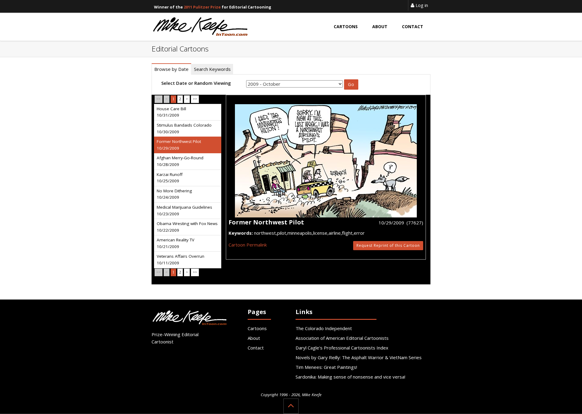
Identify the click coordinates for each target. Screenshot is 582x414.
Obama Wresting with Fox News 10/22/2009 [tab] (187, 227)
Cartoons (257, 328)
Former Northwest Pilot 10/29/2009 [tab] (179, 145)
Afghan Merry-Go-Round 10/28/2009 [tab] (180, 161)
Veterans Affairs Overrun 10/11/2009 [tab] (180, 259)
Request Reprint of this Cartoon (388, 245)
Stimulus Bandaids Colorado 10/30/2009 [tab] (184, 128)
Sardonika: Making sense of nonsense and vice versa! (350, 377)
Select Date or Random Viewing (196, 83)
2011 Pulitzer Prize (202, 7)
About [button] (379, 26)
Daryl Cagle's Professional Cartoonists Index (342, 348)
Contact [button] (412, 26)
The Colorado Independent (324, 328)
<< (158, 99)
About (254, 338)
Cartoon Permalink (248, 245)
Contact (256, 348)
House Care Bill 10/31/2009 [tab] (171, 112)
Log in (421, 5)
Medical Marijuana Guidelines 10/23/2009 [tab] (184, 210)
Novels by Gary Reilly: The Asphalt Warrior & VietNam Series (359, 357)
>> (195, 99)
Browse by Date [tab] (171, 69)
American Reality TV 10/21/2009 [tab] (175, 243)
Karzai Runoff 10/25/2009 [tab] (169, 178)
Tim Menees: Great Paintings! (326, 367)
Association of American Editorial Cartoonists (342, 338)
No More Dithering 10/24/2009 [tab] (174, 194)
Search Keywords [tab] (212, 69)
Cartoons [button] (346, 26)
